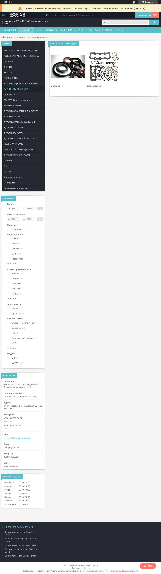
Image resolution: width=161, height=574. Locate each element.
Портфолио (9, 183)
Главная (12, 30)
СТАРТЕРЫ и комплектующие (18, 100)
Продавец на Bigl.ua (81, 568)
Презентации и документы (16, 188)
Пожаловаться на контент (96, 571)
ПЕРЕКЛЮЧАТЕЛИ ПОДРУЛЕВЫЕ (19, 149)
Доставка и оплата (72, 30)
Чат (150, 566)
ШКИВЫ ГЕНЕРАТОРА (14, 144)
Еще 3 (13, 298)
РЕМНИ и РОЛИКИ (12, 105)
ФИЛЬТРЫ (8, 61)
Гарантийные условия (99, 30)
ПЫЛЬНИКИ (9, 94)
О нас (39, 30)
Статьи (119, 30)
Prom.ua (94, 565)
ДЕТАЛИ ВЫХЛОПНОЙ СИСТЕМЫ (19, 138)
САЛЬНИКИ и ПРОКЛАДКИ (16, 89)
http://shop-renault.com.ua (19, 438)
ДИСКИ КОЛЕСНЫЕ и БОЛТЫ (17, 155)
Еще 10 (13, 264)
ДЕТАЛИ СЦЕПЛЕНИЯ (14, 127)
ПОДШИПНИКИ (11, 78)
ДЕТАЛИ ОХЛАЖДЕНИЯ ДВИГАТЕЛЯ (21, 111)
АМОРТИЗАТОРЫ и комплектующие (21, 50)
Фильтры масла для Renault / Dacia (22, 545)
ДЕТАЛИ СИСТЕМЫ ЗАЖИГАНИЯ (19, 122)
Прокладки (94, 86)
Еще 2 (13, 348)
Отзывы (8, 172)
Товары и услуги (15, 37)
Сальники (57, 86)
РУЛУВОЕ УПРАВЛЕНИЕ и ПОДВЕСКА (21, 56)
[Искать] (154, 22)
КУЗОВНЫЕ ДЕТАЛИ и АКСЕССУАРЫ (21, 83)
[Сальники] (68, 67)
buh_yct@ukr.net (11, 447)
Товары (24, 30)
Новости (8, 161)
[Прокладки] (104, 67)
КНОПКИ (8, 72)
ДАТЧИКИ (8, 67)
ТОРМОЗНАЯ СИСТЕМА (15, 116)
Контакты (51, 30)
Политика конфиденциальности (124, 571)
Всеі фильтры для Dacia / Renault (20, 556)
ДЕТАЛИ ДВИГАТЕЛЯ (14, 133)
